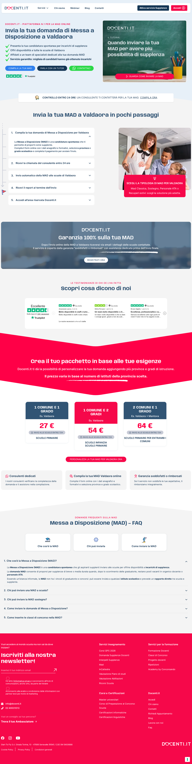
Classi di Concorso (157, 655)
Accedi (151, 699)
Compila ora (148, 97)
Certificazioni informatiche (112, 712)
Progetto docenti (157, 660)
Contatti (99, 8)
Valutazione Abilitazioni (111, 678)
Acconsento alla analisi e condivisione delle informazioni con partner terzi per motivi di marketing (33, 692)
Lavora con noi (155, 723)
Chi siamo (59, 8)
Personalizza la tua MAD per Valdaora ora (96, 459)
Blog (87, 8)
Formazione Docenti (158, 650)
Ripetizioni (153, 664)
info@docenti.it (13, 703)
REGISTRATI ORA (96, 260)
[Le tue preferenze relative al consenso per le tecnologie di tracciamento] (187, 759)
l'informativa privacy (22, 681)
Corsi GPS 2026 (107, 650)
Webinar (75, 8)
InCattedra (104, 669)
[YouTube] (18, 738)
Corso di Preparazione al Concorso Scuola (117, 705)
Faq (150, 727)
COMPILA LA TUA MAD (20, 68)
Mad (101, 664)
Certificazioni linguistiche (112, 717)
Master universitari (108, 699)
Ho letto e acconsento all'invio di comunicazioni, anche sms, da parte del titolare (29, 682)
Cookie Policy (7, 750)
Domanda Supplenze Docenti (114, 655)
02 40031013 (12, 708)
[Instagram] (10, 738)
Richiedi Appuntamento (160, 713)
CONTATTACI (83, 68)
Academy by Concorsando (161, 669)
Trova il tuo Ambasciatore (17, 721)
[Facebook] (3, 738)
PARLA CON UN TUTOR (52, 68)
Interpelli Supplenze (109, 660)
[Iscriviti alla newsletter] (55, 670)
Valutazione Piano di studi (112, 674)
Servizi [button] (42, 8)
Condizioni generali (43, 750)
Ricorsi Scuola (106, 683)
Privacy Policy (24, 750)
